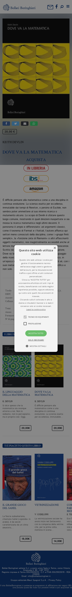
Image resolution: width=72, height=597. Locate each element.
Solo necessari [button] (36, 340)
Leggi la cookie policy (36, 309)
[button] (36, 298)
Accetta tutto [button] (35, 333)
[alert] (36, 298)
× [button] (54, 248)
